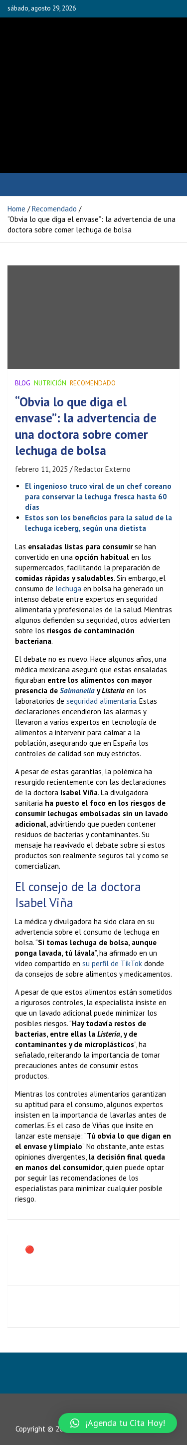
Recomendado (93, 383)
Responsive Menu (147, 8)
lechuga (68, 588)
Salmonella (77, 690)
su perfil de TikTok (112, 963)
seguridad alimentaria (101, 701)
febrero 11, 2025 (41, 469)
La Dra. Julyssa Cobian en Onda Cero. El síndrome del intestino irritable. (100, 1307)
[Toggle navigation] (19, 184)
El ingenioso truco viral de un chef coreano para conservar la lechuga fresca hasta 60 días (98, 496)
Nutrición (50, 383)
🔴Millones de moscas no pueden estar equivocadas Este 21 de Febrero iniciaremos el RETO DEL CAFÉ (95, 1260)
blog (22, 383)
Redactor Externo (102, 469)
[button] (117, 1423)
